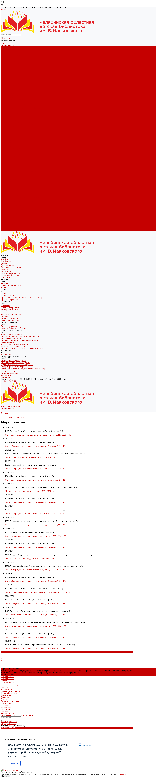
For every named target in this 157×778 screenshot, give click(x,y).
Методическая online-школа (13, 114)
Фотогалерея (7, 707)
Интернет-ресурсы (9, 130)
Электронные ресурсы (11, 69)
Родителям (6, 88)
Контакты (5, 10)
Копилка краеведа (9, 132)
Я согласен (5, 776)
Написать (14, 763)
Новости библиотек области (13, 100)
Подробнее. (122, 774)
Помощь (4, 711)
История (5, 51)
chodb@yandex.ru (9, 722)
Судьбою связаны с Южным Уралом (17, 124)
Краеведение (7, 212)
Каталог (4, 71)
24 (2, 660)
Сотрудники (6, 65)
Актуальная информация (12, 102)
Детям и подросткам (10, 84)
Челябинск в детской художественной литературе (24, 128)
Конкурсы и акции (9, 86)
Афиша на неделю (9, 75)
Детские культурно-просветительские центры (22, 116)
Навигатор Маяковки (10, 96)
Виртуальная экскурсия (12, 55)
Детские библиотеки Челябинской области (20, 108)
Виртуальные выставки (11, 90)
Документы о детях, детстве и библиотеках (20, 104)
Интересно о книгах (10, 94)
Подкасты (5, 230)
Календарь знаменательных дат (15, 112)
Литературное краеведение (13, 120)
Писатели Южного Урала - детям (15, 122)
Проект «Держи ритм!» (11, 79)
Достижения (6, 59)
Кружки (4, 92)
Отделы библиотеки (10, 63)
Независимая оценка (10, 61)
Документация (7, 53)
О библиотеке (7, 49)
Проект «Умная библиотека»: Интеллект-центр (22, 77)
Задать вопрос (7, 675)
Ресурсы (5, 161)
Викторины (6, 134)
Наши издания (7, 110)
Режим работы (7, 713)
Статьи (4, 699)
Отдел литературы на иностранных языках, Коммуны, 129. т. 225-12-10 (35, 457)
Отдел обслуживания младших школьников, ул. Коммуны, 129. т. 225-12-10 (38, 435)
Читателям (5, 175)
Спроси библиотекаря (11, 43)
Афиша (4, 167)
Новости (4, 57)
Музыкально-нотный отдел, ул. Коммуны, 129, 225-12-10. (29, 491)
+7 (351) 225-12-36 (8, 39)
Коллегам (5, 705)
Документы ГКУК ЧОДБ (11, 106)
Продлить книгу (8, 45)
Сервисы (5, 697)
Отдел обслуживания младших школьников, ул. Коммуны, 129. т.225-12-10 (38, 525)
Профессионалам (9, 191)
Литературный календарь (12, 126)
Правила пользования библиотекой (17, 715)
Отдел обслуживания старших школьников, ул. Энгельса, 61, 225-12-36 (36, 446)
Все (2, 662)
